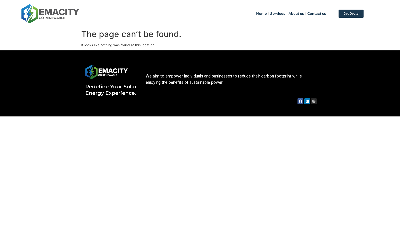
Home (261, 14)
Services (277, 14)
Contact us (316, 14)
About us (296, 14)
